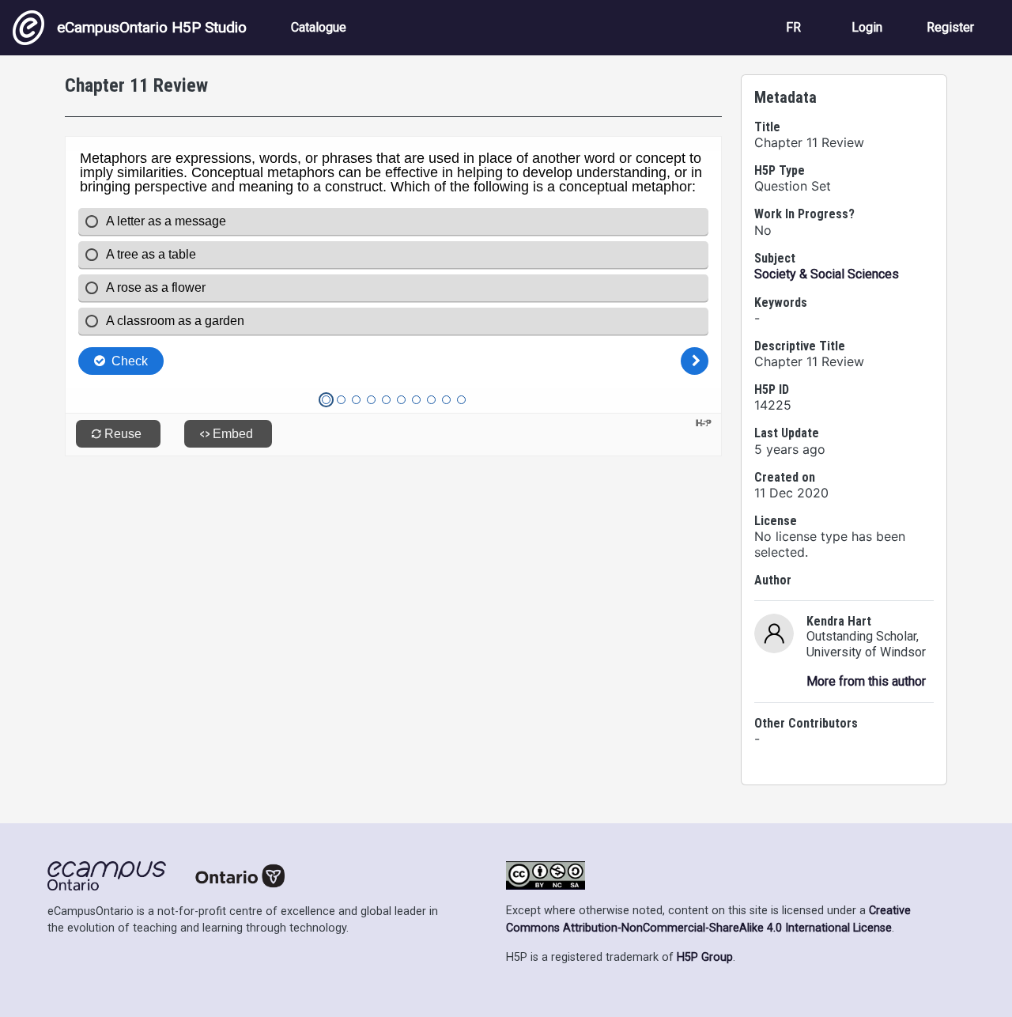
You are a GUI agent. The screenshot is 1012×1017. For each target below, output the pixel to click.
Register (950, 27)
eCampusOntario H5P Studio (152, 27)
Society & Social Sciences (826, 274)
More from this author (866, 681)
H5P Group (705, 957)
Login (867, 27)
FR (793, 27)
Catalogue (318, 27)
